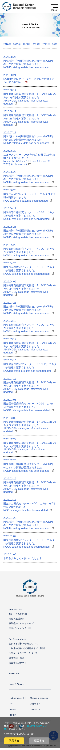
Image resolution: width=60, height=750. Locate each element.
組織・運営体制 (16, 618)
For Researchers (17, 639)
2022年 (46, 44)
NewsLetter (14, 673)
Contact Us (35, 709)
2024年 (26, 44)
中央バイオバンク (18, 628)
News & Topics (16, 684)
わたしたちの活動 (18, 614)
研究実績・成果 (16, 658)
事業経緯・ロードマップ (21, 623)
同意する (14, 740)
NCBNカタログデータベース (23, 653)
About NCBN (15, 609)
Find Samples (15, 698)
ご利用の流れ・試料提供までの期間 (27, 648)
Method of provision (39, 698)
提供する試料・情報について (23, 643)
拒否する (39, 740)
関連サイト (35, 703)
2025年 (17, 44)
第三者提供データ (18, 662)
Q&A (11, 703)
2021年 (56, 44)
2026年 (7, 44)
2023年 (36, 44)
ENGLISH (13, 715)
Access (12, 709)
